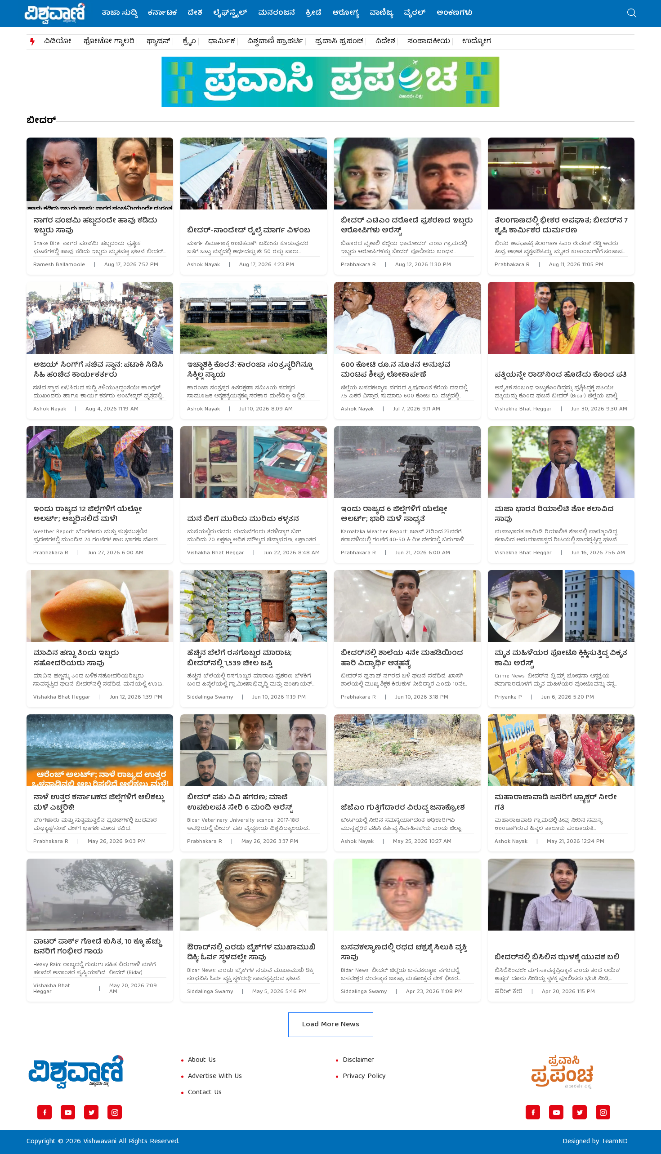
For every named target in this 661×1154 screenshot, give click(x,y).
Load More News (330, 1024)
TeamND (615, 1142)
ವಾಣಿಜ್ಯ (381, 13)
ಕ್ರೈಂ (189, 41)
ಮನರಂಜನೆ (276, 13)
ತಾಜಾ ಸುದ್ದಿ (119, 13)
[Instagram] (114, 1112)
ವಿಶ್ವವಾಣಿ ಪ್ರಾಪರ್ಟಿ (275, 41)
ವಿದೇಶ (385, 41)
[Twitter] (91, 1112)
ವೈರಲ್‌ (415, 13)
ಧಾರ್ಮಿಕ (221, 41)
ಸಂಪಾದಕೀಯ (428, 41)
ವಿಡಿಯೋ (57, 41)
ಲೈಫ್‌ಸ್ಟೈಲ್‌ (230, 13)
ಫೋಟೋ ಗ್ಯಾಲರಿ (109, 41)
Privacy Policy (364, 1076)
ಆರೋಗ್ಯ (345, 13)
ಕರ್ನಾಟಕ (162, 13)
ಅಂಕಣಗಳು (455, 13)
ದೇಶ (195, 13)
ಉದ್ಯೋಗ (476, 41)
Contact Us (205, 1093)
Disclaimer (358, 1060)
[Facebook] (44, 1112)
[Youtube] (68, 1112)
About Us (202, 1060)
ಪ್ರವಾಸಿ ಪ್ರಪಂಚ (339, 41)
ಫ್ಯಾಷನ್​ (158, 41)
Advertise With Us (215, 1076)
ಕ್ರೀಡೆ (314, 13)
